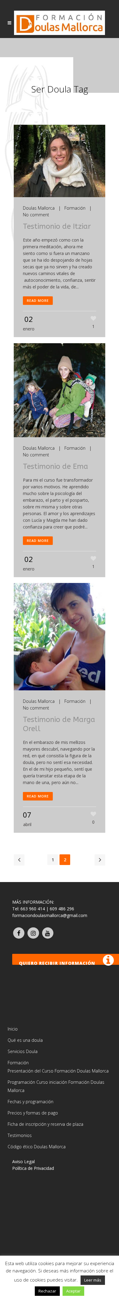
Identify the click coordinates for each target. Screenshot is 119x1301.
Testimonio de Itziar (57, 226)
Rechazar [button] (47, 1291)
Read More (38, 300)
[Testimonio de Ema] (59, 390)
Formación (74, 208)
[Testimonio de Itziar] (59, 161)
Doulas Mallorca (39, 208)
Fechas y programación (30, 1101)
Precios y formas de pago (33, 1113)
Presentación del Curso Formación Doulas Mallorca (58, 1071)
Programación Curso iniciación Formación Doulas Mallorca (56, 1086)
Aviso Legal (23, 1161)
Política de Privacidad (33, 1168)
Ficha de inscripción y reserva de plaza (45, 1124)
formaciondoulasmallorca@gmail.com (49, 915)
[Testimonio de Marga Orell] (59, 636)
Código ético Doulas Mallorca (37, 1146)
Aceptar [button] (73, 1291)
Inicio (13, 1029)
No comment (36, 215)
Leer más (92, 1280)
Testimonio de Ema (55, 466)
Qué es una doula (25, 1040)
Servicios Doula (23, 1051)
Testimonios (20, 1135)
